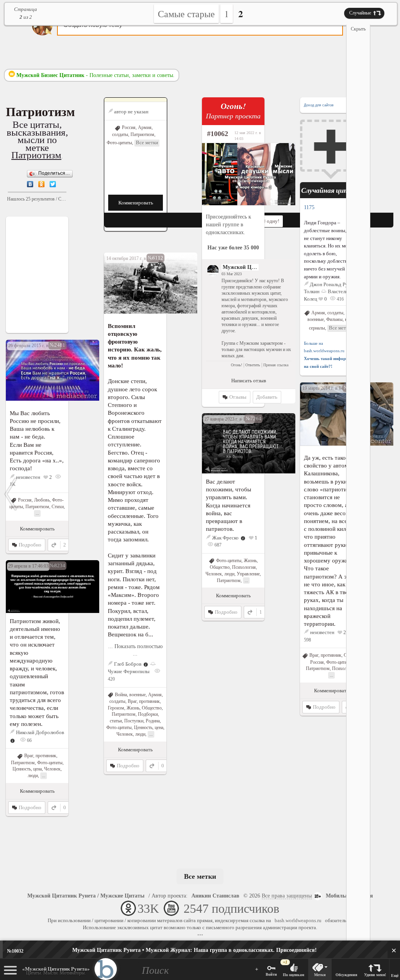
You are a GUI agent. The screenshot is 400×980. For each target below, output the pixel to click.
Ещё (394, 975)
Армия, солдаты (327, 312)
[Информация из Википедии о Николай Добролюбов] (12, 740)
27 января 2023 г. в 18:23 (229, 419)
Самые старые (186, 13)
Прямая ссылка (275, 365)
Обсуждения (346, 975)
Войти (271, 974)
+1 (285, 962)
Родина (153, 721)
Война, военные (130, 694)
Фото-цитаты (119, 142)
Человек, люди (130, 734)
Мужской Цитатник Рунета (257, 267)
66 (29, 740)
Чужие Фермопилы (129, 671)
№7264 (253, 418)
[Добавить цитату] (331, 146)
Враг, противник (144, 701)
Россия (129, 127)
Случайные (360, 13)
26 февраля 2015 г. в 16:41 (34, 345)
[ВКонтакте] (30, 184)
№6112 (155, 258)
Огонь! (236, 365)
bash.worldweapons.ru (298, 920)
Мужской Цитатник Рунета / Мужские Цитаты (86, 896)
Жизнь (133, 708)
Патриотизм (36, 155)
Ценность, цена (148, 727)
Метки (320, 975)
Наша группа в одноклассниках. (194, 950)
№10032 (15, 951)
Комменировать (135, 203)
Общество (152, 708)
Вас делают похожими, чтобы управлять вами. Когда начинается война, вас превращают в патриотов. (228, 505)
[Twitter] (53, 184)
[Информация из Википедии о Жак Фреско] (243, 538)
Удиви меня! (375, 975)
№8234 (57, 565)
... (151, 734)
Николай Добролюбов (40, 732)
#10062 (217, 134)
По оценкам (293, 975)
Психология (344, 668)
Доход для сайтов (319, 105)
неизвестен (28, 477)
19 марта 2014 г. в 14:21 (325, 388)
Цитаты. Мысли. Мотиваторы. (56, 971)
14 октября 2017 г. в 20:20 (132, 258)
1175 (309, 207)
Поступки (133, 721)
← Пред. (10, 494)
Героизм (116, 708)
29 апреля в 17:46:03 (28, 566)
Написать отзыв (248, 380)
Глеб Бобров (127, 664)
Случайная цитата (331, 190)
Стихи (58, 506)
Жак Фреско (225, 538)
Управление (248, 574)
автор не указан (131, 112)
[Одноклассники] (42, 184)
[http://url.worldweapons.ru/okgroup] (233, 174)
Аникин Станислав (215, 896)
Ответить (252, 365)
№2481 (57, 345)
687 (217, 545)
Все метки (147, 142)
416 (340, 299)
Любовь (42, 500)
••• (200, 935)
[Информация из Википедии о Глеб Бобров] (145, 664)
